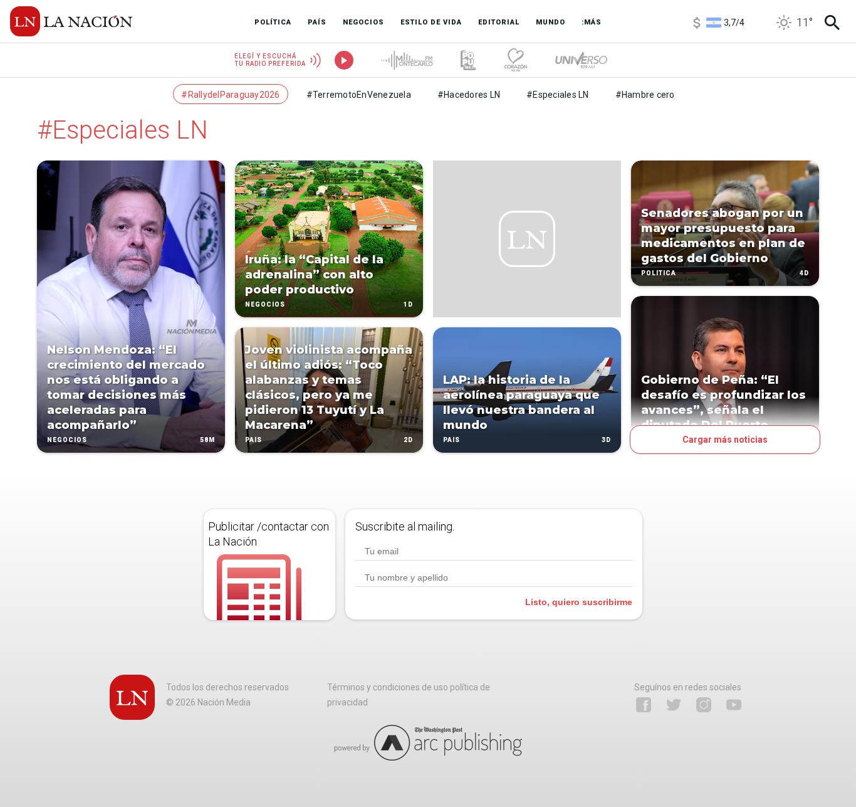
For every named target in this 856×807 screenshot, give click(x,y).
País (253, 439)
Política (658, 273)
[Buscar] (832, 22)
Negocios (67, 439)
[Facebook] (644, 705)
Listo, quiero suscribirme (578, 602)
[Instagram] (704, 705)
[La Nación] (71, 21)
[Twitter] (674, 705)
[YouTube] (734, 705)
